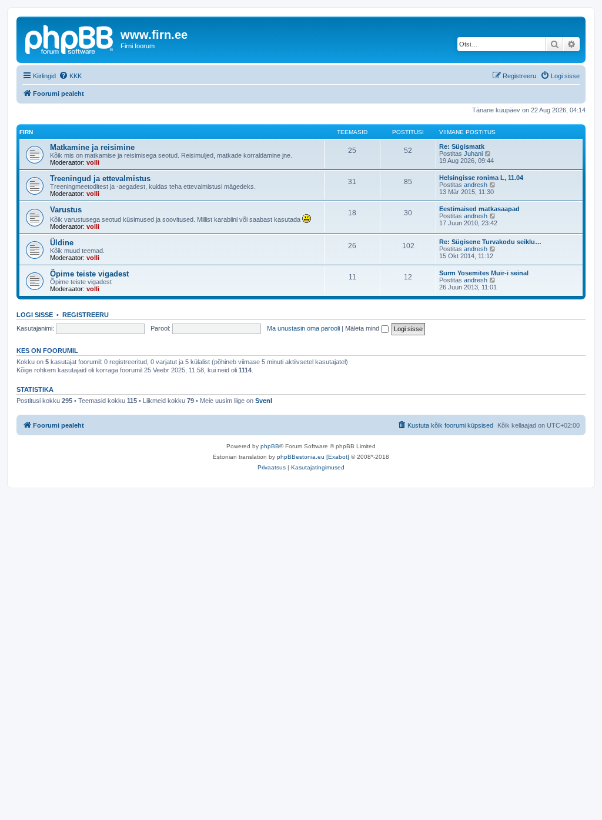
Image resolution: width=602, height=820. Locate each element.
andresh (475, 184)
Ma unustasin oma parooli (303, 328)
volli (92, 162)
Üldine (61, 242)
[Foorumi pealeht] (70, 38)
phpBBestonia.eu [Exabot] (313, 457)
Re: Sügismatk (461, 146)
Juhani (473, 153)
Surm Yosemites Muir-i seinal (484, 272)
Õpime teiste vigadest (89, 273)
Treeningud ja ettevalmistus (100, 178)
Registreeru (85, 314)
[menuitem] (70, 76)
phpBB (269, 446)
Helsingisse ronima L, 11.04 (481, 177)
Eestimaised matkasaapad (479, 208)
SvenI (263, 400)
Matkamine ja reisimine (92, 147)
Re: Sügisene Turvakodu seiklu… (490, 241)
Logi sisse (34, 314)
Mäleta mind (363, 328)
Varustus (66, 209)
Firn (26, 132)
